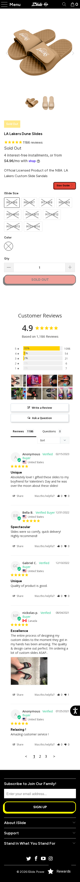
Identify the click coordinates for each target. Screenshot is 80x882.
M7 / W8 (46, 202)
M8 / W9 (64, 202)
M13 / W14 (33, 226)
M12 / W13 (13, 226)
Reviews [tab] (18, 431)
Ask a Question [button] (42, 418)
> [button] (54, 756)
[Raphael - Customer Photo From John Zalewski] (49, 381)
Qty (6, 258)
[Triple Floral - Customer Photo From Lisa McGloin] (65, 381)
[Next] (72, 53)
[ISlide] (40, 4)
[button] (59, 496)
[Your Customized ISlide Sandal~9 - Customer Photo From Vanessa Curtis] (65, 393)
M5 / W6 (11, 202)
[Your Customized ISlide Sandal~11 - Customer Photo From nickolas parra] (18, 381)
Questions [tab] (49, 431)
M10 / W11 (32, 214)
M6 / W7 (29, 202)
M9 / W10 (12, 214)
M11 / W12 (51, 214)
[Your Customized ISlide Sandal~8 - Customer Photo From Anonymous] (34, 393)
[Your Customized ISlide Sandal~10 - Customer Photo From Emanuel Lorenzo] (49, 393)
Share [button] (19, 496)
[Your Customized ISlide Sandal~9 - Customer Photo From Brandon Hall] (34, 381)
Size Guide (63, 185)
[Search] (64, 4)
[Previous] (7, 53)
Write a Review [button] (42, 408)
